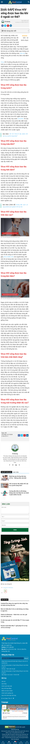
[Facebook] (2, 26)
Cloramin (21, 118)
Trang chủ (3, 5)
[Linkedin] (11, 26)
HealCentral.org (15, 729)
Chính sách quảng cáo (7, 693)
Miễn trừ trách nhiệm (7, 690)
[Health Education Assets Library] (15, 2)
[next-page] (4, 499)
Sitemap (3, 668)
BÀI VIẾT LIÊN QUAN (6, 472)
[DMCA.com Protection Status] (10, 727)
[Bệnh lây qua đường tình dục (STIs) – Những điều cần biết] (4, 478)
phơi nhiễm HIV (8, 257)
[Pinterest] (8, 26)
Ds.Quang (7, 21)
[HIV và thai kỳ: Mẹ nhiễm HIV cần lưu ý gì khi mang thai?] (4, 485)
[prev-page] (2, 499)
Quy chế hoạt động (6, 688)
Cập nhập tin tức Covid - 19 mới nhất (10, 674)
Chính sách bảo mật (7, 686)
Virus (2, 62)
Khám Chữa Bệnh (10, 5)
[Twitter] (5, 26)
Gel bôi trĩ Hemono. (8, 587)
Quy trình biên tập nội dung (9, 695)
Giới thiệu (4, 683)
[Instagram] (13, 465)
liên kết (17, 732)
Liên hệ (3, 681)
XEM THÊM (16, 472)
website (9, 731)
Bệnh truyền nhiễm (19, 5)
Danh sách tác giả (11, 668)
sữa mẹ (22, 53)
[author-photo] (15, 451)
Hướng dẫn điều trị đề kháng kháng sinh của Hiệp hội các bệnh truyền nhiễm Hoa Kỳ (19, 492)
